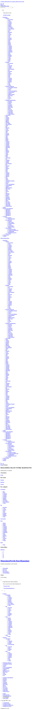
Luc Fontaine (11, 225)
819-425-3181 (21, 1)
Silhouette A (8, 211)
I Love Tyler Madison (12, 91)
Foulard (9, 24)
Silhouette (3, 549)
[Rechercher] (12, 7)
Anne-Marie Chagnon (12, 87)
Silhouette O (8, 215)
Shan (9, 96)
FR (1, 3)
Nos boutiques (8, 217)
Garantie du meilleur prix (13, 230)
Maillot (4, 514)
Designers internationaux (11, 100)
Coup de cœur (6, 234)
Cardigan (10, 47)
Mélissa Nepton (11, 94)
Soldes (4, 207)
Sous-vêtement (11, 28)
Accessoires (10, 19)
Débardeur (10, 51)
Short (9, 40)
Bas (9, 31)
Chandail (10, 48)
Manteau (10, 55)
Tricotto (9, 97)
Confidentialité (11, 231)
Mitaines (10, 26)
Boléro (9, 44)
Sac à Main (10, 27)
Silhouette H (8, 214)
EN (3, 3)
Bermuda (10, 32)
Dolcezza (10, 102)
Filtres (2, 575)
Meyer (9, 108)
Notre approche (6, 694)
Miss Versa (10, 95)
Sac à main (5, 500)
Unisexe (2, 484)
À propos (5, 216)
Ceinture (10, 21)
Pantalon (10, 39)
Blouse (9, 43)
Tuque (9, 29)
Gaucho (9, 34)
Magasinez (5, 17)
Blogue (2, 4)
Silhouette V (8, 209)
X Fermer (5, 465)
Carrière (4, 236)
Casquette (10, 65)
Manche (9, 25)
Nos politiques (8, 228)
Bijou (9, 20)
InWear (9, 103)
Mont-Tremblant (11, 218)
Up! (9, 99)
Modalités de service (12, 232)
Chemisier (10, 50)
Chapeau (10, 23)
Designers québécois (10, 86)
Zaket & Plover (11, 114)
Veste (9, 57)
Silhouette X (8, 213)
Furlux (9, 89)
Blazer (9, 42)
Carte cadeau (3, 518)
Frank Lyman (11, 222)
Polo (9, 82)
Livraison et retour (12, 229)
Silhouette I (8, 210)
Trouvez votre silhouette (8, 208)
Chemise (10, 49)
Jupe (9, 36)
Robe (9, 59)
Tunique (9, 56)
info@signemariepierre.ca (9, 588)
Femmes (2, 480)
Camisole (10, 46)
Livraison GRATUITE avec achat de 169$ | (9, 1)
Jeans (9, 35)
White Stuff (10, 112)
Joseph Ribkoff (11, 92)
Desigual (10, 101)
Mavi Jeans (10, 107)
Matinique (10, 105)
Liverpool (10, 104)
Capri (9, 33)
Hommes (2, 482)
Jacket (9, 54)
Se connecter (6, 697)
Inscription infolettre (7, 695)
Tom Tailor (10, 111)
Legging (10, 38)
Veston (9, 58)
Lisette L (10, 93)
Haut (9, 41)
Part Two (10, 109)
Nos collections (9, 219)
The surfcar (10, 110)
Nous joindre (8, 233)
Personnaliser (3, 472)
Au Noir (10, 88)
